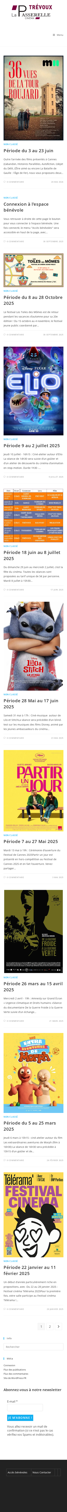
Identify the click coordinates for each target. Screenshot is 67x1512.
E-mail (12, 1401)
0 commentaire (15, 181)
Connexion (9, 1365)
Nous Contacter (42, 1472)
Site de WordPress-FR (15, 1378)
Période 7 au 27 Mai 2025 (31, 841)
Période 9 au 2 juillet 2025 (32, 445)
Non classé (11, 144)
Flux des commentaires (16, 1373)
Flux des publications (15, 1369)
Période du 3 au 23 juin (28, 150)
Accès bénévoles (17, 1472)
